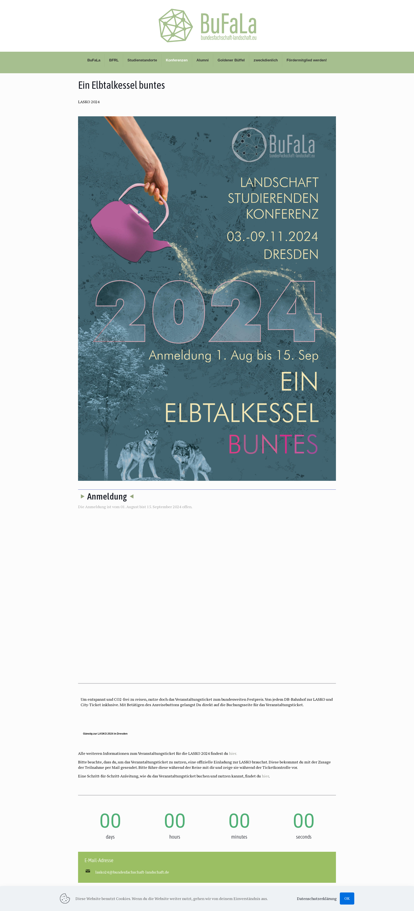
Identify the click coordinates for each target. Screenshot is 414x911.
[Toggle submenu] (94, 71)
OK (347, 898)
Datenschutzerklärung (317, 898)
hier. (233, 753)
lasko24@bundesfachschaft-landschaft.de (132, 872)
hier (265, 776)
